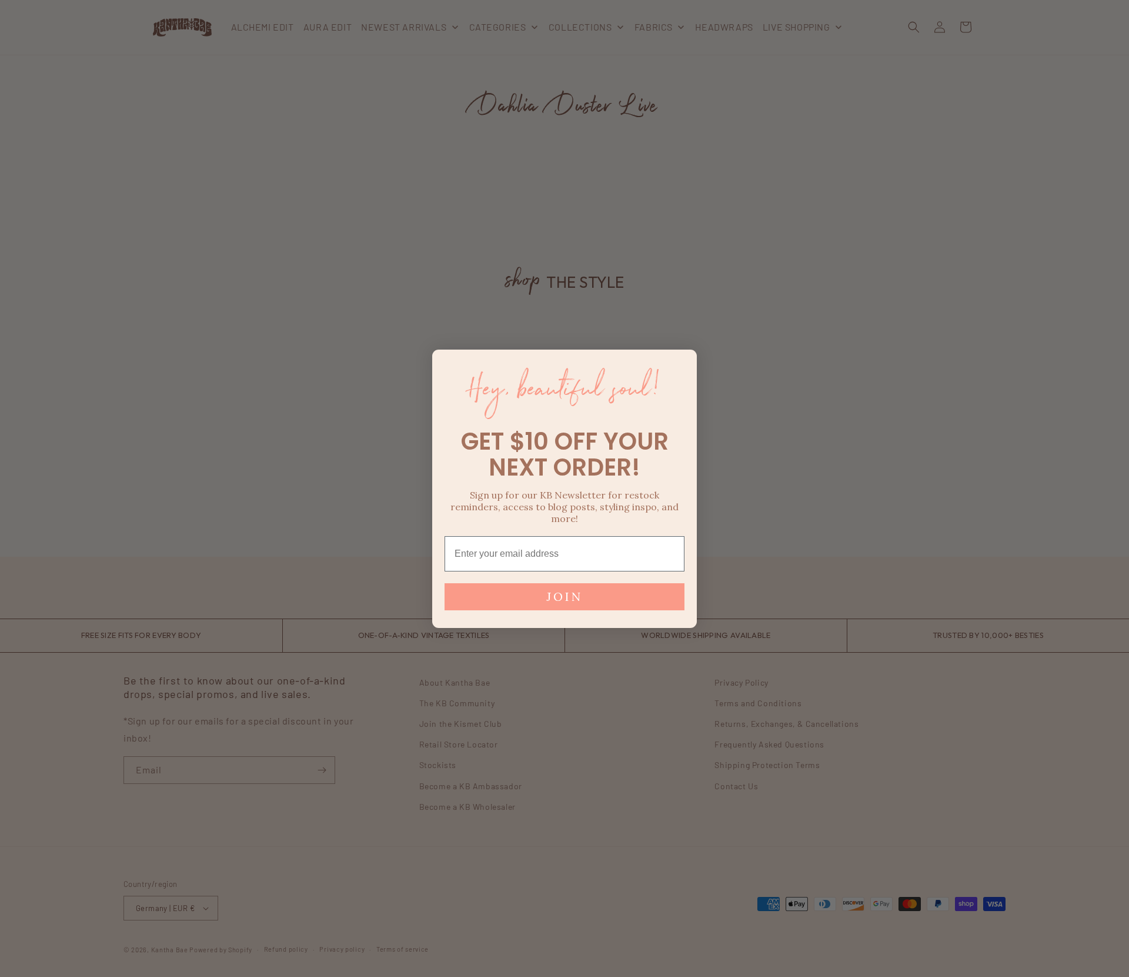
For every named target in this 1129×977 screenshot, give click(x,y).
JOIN (564, 596)
